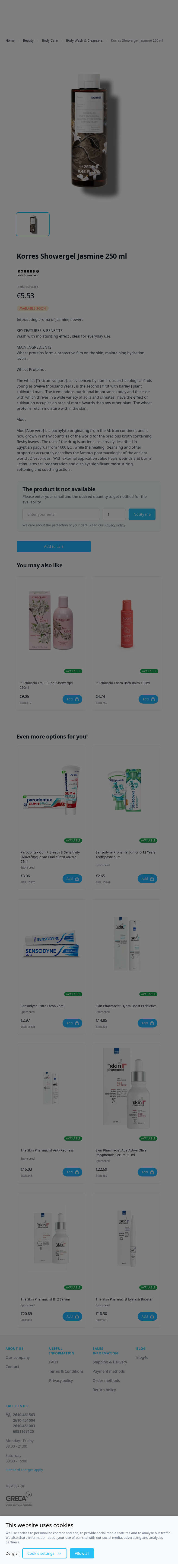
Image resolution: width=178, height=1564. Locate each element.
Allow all (82, 1553)
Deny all (12, 1553)
